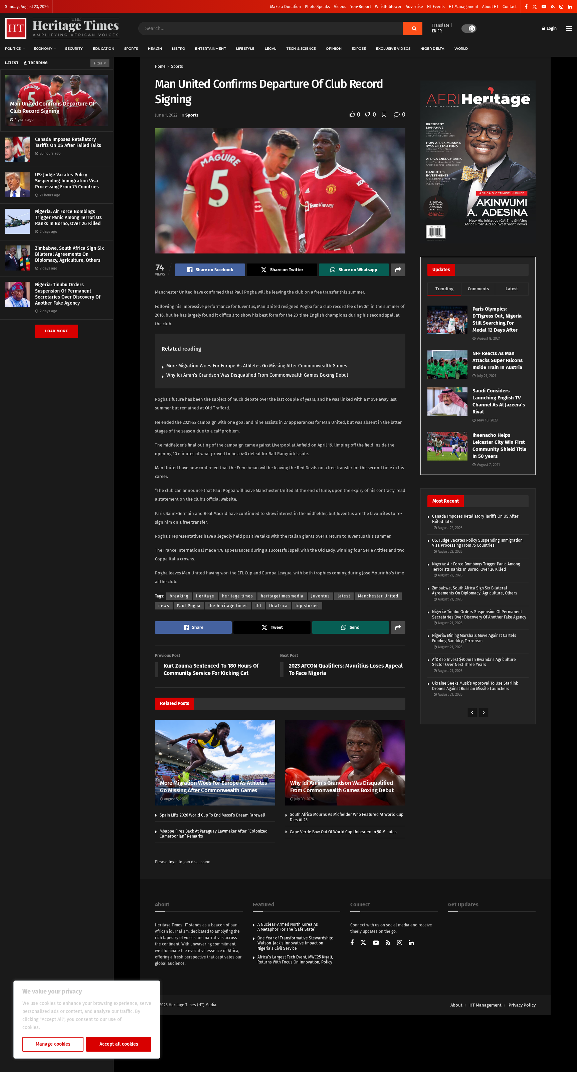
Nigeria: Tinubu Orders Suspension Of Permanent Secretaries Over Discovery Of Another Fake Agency (68, 294)
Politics (13, 48)
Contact (510, 6)
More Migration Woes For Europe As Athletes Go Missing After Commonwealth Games (256, 366)
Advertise (414, 6)
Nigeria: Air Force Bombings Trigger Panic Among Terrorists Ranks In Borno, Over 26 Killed (68, 217)
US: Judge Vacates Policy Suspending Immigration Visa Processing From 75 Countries (67, 181)
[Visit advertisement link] (478, 161)
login (173, 862)
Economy (43, 48)
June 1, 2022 (166, 115)
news (163, 605)
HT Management (463, 6)
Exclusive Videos (393, 48)
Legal (270, 48)
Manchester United (378, 596)
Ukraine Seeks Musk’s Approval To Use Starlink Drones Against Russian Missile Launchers (475, 686)
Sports (131, 48)
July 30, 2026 (303, 799)
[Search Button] (412, 28)
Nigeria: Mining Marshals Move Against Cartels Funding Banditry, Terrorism (474, 638)
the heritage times (228, 605)
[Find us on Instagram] (561, 7)
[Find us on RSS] (553, 7)
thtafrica (278, 605)
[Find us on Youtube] (544, 7)
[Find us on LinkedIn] (570, 7)
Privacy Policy (522, 1005)
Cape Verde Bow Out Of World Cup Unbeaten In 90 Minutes (343, 832)
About (456, 1005)
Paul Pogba (189, 605)
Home (160, 66)
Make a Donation (285, 6)
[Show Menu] (569, 28)
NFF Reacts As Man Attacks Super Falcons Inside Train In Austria (497, 360)
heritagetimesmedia (282, 596)
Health (155, 48)
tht (258, 605)
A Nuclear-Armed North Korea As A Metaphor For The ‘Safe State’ (287, 927)
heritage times (237, 596)
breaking (179, 596)
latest (344, 596)
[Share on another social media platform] (398, 269)
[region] (86, 1019)
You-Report (360, 6)
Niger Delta (432, 48)
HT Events (436, 6)
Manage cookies (53, 1044)
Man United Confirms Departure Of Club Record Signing (52, 107)
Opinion (333, 48)
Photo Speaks (317, 6)
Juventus (320, 596)
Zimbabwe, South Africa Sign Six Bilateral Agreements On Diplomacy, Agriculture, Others (69, 254)
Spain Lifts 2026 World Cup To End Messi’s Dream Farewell (212, 815)
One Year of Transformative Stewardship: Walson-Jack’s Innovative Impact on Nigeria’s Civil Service (295, 943)
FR (439, 31)
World (461, 48)
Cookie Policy (55, 1027)
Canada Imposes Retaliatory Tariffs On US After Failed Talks (68, 142)
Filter (98, 63)
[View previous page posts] (472, 712)
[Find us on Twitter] (534, 7)
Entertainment (210, 48)
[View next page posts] (484, 712)
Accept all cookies (119, 1044)
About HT (490, 6)
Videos (340, 6)
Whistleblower (388, 6)
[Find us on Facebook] (526, 7)
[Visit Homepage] (62, 28)
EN (434, 31)
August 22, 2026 (449, 528)
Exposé (359, 48)
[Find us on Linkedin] (411, 943)
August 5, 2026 (175, 799)
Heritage (205, 596)
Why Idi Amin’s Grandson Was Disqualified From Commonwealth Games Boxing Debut (257, 375)
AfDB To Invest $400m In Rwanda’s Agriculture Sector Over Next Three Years (474, 662)
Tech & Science (301, 48)
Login (551, 28)
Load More (56, 331)
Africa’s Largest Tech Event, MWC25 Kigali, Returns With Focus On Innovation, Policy (295, 960)
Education (103, 48)
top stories (307, 605)
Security (74, 48)
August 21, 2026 (449, 599)
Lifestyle (245, 48)
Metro (178, 48)
